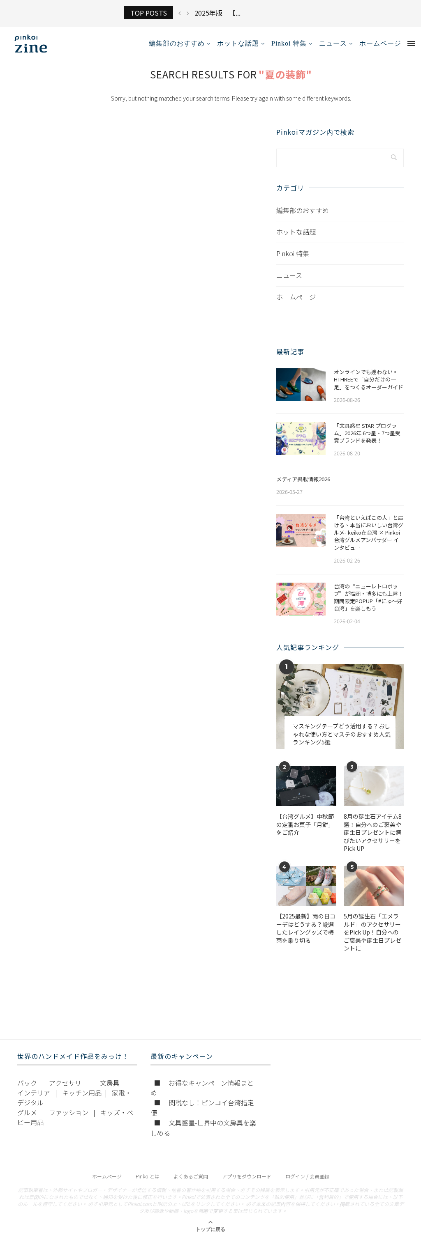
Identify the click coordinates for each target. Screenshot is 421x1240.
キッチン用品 (82, 1093)
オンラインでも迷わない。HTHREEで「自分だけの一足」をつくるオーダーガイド (368, 379)
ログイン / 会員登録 (307, 1176)
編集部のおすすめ (177, 43)
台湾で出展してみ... (223, 13)
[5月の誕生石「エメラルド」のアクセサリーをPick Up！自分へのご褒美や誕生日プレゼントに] (374, 886)
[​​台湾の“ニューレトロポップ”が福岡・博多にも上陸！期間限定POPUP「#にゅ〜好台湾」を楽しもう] (301, 599)
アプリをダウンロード (246, 1176)
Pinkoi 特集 (289, 43)
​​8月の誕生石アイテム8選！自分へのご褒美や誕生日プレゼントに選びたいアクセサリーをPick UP (373, 832)
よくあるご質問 (190, 1176)
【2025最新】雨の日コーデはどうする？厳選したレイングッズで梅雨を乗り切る (305, 928)
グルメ (27, 1112)
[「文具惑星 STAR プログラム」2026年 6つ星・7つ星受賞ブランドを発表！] (301, 438)
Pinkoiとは (148, 1176)
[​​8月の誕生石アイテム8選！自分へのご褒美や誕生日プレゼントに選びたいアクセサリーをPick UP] (374, 786)
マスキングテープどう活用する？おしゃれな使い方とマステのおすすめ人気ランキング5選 (342, 734)
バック (27, 1083)
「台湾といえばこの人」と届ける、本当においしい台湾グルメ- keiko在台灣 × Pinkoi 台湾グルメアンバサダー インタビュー (368, 532)
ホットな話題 (238, 43)
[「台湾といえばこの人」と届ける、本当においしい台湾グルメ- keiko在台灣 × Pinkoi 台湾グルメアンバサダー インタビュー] (301, 530)
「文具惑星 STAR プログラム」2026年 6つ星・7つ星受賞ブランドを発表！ (367, 433)
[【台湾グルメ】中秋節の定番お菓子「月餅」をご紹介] (306, 786)
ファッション (68, 1112)
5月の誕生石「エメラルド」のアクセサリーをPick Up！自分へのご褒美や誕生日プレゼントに (372, 932)
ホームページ (380, 43)
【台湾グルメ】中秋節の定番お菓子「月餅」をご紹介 (305, 824)
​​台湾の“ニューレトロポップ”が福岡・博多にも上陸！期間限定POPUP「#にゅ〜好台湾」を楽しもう (368, 598)
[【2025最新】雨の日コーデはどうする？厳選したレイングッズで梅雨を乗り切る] (306, 886)
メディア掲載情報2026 (303, 479)
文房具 (110, 1083)
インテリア (33, 1093)
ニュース (333, 43)
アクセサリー (68, 1083)
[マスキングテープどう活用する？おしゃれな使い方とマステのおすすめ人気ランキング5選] (340, 706)
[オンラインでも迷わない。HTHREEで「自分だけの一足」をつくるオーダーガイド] (301, 384)
